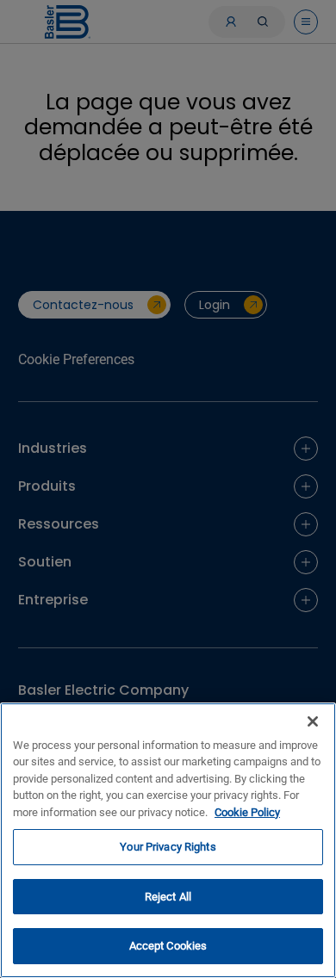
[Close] (313, 721)
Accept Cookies (168, 945)
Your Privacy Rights (167, 846)
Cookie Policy (247, 812)
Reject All (168, 896)
